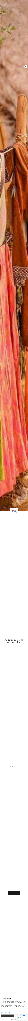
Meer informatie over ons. (6, 1012)
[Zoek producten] (26, 66)
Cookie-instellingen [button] (14, 1019)
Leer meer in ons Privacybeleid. (8, 1011)
